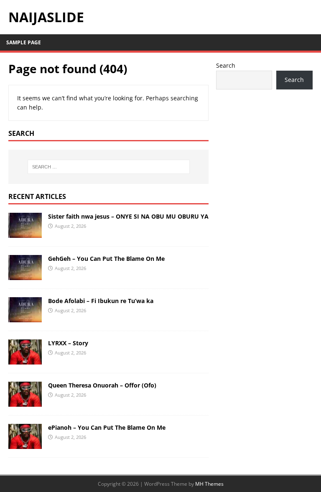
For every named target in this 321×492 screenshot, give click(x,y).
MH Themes (209, 483)
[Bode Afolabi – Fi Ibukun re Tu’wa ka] (25, 317)
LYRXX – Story (68, 343)
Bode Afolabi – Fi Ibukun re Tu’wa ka (100, 301)
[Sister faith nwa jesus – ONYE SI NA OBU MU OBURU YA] (25, 233)
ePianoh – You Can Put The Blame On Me (107, 427)
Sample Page (23, 42)
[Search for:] (108, 167)
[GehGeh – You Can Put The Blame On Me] (25, 275)
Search (225, 65)
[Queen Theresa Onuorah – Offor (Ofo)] (25, 401)
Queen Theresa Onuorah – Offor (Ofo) (102, 385)
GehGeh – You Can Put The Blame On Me (106, 259)
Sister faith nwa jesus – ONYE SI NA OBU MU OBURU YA (128, 216)
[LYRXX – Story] (25, 359)
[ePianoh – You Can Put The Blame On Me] (25, 444)
